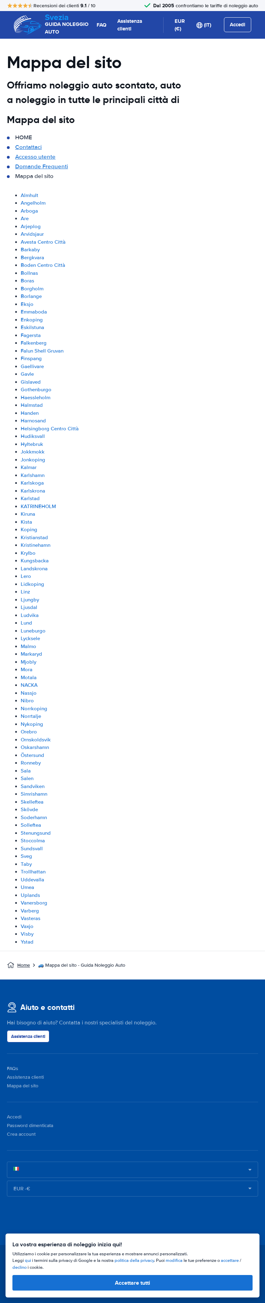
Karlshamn (33, 475)
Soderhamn (34, 817)
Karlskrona (33, 491)
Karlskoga (32, 483)
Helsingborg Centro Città (50, 428)
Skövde (29, 809)
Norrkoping (34, 708)
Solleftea (31, 825)
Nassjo (29, 693)
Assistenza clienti (129, 25)
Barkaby (30, 249)
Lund (26, 623)
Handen (30, 413)
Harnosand (33, 421)
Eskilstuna (32, 327)
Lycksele (30, 638)
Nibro (27, 700)
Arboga (29, 211)
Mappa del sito (22, 1086)
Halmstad (32, 405)
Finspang (31, 358)
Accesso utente (35, 156)
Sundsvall (32, 848)
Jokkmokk (33, 452)
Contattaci (28, 147)
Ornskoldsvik (36, 740)
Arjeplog (31, 226)
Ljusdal (29, 607)
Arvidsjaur (32, 234)
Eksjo (27, 304)
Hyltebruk (32, 444)
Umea (27, 887)
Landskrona (34, 568)
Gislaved (31, 382)
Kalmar (29, 467)
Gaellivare (32, 366)
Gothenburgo (36, 389)
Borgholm (32, 288)
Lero (26, 576)
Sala (26, 771)
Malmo (28, 646)
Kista (26, 522)
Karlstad (30, 498)
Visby (27, 934)
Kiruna (28, 514)
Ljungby (30, 600)
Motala (29, 677)
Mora (26, 669)
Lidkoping (32, 584)
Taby (26, 864)
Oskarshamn (35, 747)
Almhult (29, 195)
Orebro (29, 732)
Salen (27, 778)
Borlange (31, 296)
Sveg (26, 856)
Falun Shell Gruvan (42, 351)
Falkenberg (34, 343)
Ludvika (30, 615)
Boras (27, 281)
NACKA (29, 685)
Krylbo (28, 553)
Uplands (30, 895)
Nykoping (32, 724)
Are (25, 218)
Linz (25, 592)
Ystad (27, 942)
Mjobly (28, 662)
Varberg (30, 911)
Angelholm (33, 203)
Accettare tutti (132, 1283)
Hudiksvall (33, 436)
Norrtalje (31, 716)
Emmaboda (34, 312)
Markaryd (31, 654)
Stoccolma (33, 840)
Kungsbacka (35, 560)
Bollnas (29, 273)
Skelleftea (32, 802)
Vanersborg (34, 903)
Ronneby (31, 763)
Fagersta (31, 335)
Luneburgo (33, 631)
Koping (29, 529)
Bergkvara (32, 257)
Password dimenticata (30, 1125)
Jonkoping (33, 460)
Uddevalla (32, 880)
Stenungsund (36, 833)
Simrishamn (34, 794)
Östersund (32, 755)
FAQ (101, 25)
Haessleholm (35, 397)
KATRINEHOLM (38, 506)
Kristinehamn (35, 545)
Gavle (27, 374)
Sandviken (33, 786)
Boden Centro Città (43, 265)
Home (23, 965)
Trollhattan (33, 872)
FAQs (12, 1068)
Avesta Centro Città (43, 242)
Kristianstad (34, 537)
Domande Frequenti (41, 166)
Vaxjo (27, 926)
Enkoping (32, 320)
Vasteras (30, 918)
